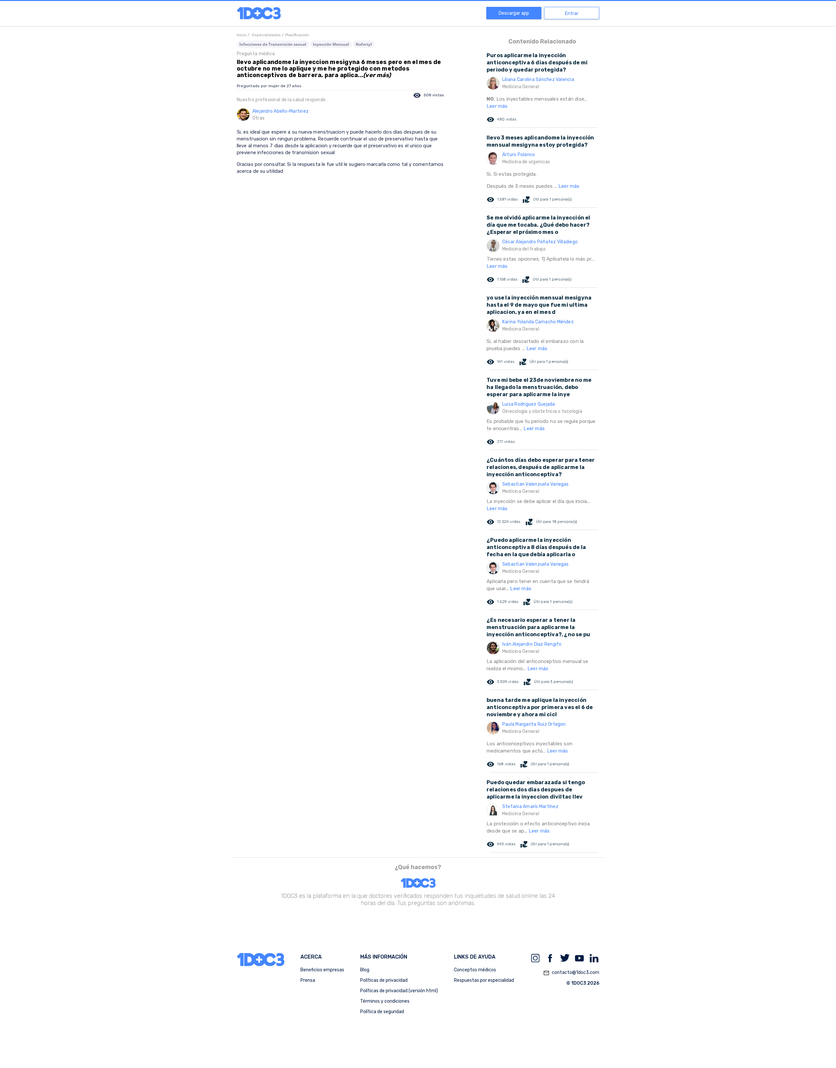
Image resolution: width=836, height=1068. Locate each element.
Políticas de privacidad (384, 980)
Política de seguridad (382, 1011)
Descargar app (514, 13)
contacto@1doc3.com (571, 973)
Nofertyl (364, 44)
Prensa (307, 980)
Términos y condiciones (385, 1001)
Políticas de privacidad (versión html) (399, 991)
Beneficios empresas (322, 970)
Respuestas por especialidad (484, 980)
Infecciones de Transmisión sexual (272, 44)
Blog (364, 970)
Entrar (571, 13)
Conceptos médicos (475, 970)
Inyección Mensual (331, 44)
